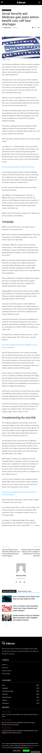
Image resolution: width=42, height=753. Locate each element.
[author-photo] (21, 573)
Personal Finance (11, 7)
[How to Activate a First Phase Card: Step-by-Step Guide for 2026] (7, 598)
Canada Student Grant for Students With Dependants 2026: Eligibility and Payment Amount (26, 617)
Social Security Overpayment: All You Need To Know (18, 167)
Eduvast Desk (7, 27)
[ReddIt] (26, 32)
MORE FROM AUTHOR (24, 591)
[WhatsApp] (17, 32)
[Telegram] (35, 32)
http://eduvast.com (21, 578)
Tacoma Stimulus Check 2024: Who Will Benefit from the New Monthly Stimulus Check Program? (11, 553)
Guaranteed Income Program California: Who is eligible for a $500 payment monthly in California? (30, 553)
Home (3, 7)
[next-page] (6, 625)
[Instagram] (21, 582)
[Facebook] (4, 32)
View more (30, 747)
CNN (11, 146)
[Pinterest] (13, 32)
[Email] (31, 32)
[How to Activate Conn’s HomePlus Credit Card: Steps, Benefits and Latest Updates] (7, 608)
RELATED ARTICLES (9, 591)
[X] (8, 32)
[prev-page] (3, 625)
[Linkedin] (22, 32)
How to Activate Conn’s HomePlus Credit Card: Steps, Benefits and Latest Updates (25, 608)
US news (32, 525)
